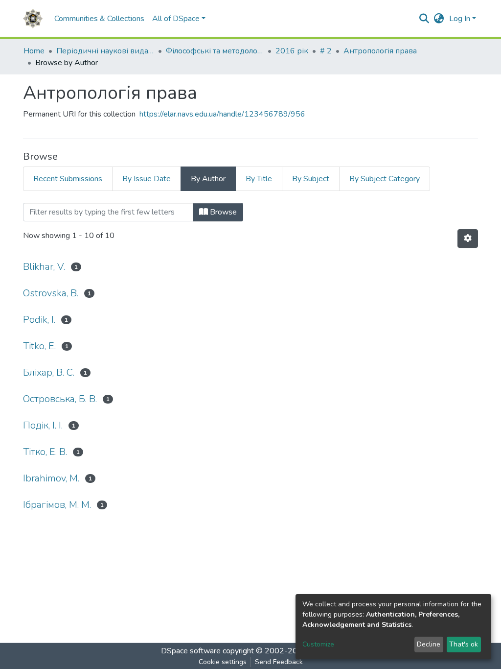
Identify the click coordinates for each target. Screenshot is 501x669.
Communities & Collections (99, 18)
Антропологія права (380, 51)
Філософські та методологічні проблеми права (215, 51)
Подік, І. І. (43, 425)
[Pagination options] (467, 238)
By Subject (310, 178)
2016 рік (291, 51)
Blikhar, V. (44, 266)
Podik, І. (39, 319)
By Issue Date (146, 178)
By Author (208, 178)
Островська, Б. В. (60, 399)
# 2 (326, 51)
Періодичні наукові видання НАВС (105, 51)
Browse (222, 212)
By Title (259, 178)
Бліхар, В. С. (48, 372)
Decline (428, 644)
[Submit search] (424, 18)
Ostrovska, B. (50, 293)
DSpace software (191, 650)
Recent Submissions (67, 178)
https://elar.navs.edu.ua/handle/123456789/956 (222, 114)
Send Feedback (279, 662)
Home (34, 51)
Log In (459, 18)
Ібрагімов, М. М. (57, 504)
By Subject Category (384, 178)
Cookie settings (223, 662)
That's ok (463, 644)
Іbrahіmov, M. (51, 478)
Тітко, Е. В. (45, 451)
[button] (439, 18)
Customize (318, 644)
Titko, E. (39, 346)
